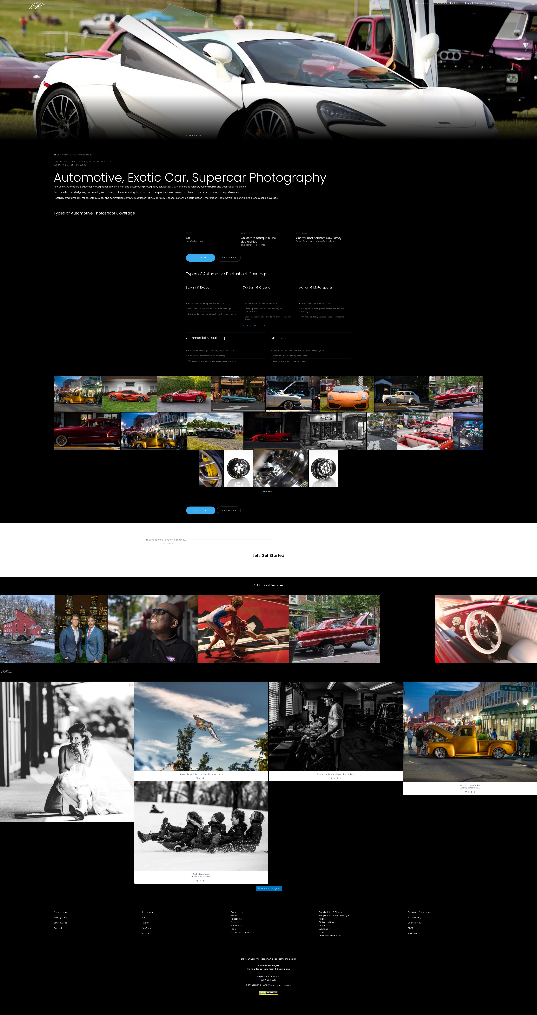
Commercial (237, 912)
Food (233, 929)
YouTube (146, 928)
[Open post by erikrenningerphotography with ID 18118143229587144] (470, 732)
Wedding (323, 929)
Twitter (145, 922)
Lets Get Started (268, 555)
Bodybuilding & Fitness (330, 912)
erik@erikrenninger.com (268, 976)
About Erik (491, 3)
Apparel (323, 918)
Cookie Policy (414, 922)
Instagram (147, 912)
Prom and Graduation (330, 935)
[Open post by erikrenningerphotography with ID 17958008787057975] (67, 772)
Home (57, 155)
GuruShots (147, 933)
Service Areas (61, 922)
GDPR (410, 928)
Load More (267, 492)
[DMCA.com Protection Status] (268, 994)
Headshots (236, 918)
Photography (421, 3)
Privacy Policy (414, 917)
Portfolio (454, 3)
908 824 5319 (229, 257)
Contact (506, 3)
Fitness (234, 922)
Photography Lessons (472, 3)
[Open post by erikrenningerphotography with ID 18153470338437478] (336, 726)
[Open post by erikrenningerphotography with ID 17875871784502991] (201, 726)
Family (322, 932)
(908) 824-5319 (268, 979)
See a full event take (254, 326)
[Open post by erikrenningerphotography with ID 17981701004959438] (201, 826)
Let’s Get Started (201, 257)
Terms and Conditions (419, 912)
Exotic (144, 177)
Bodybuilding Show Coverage (334, 915)
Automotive (236, 925)
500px (145, 917)
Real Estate (324, 925)
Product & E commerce (242, 932)
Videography (440, 3)
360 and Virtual (326, 922)
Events (234, 915)
